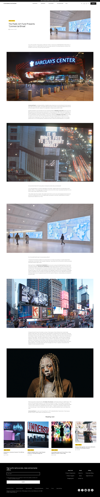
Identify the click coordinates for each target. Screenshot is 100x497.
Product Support (70, 475)
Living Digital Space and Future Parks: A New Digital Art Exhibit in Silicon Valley (61, 453)
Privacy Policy (83, 492)
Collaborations (60, 3)
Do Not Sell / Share (10, 488)
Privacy (47, 488)
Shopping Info (70, 478)
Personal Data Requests (39, 488)
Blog (66, 3)
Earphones (43, 3)
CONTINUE (87, 485)
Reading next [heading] (50, 417)
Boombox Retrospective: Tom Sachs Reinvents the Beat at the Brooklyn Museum (85, 447)
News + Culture (11, 20)
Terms (52, 488)
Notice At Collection (19, 488)
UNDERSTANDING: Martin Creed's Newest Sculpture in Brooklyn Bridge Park (36, 453)
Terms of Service (91, 492)
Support (93, 3)
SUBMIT (23, 482)
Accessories (51, 3)
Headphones (35, 3)
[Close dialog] (99, 467)
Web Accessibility (29, 488)
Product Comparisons (70, 473)
